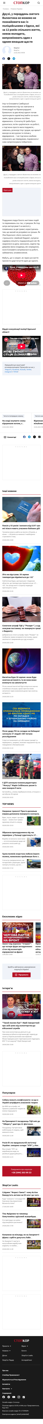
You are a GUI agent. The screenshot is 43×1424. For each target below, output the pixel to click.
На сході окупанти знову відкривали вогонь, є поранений (13, 423)
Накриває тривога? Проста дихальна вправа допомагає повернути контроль (20, 812)
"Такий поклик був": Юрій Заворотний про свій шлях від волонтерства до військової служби (20, 1025)
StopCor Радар (8, 1360)
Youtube (22, 369)
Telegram (8, 369)
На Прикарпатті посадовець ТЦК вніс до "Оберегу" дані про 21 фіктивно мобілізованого (21, 1124)
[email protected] (23, 1414)
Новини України (16, 9)
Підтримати (23, 975)
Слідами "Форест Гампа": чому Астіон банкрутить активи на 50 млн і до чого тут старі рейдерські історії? (20, 1195)
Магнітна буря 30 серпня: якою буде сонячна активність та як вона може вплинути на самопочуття (19, 680)
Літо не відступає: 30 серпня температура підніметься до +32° (18, 576)
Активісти (6, 1384)
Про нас (5, 1370)
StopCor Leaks (10, 1185)
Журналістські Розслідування (14, 1380)
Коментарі (11, 437)
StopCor (17, 48)
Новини (5, 1350)
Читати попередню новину (13, 416)
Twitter (28, 369)
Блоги (24, 1350)
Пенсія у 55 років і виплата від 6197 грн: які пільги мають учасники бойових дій (21, 527)
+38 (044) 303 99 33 (21, 1172)
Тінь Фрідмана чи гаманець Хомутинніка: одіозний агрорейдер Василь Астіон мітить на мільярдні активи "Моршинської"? (19, 1217)
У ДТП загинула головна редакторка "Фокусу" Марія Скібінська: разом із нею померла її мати (19, 785)
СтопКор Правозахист (10, 1375)
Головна (6, 9)
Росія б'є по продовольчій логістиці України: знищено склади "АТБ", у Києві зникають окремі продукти (21, 1145)
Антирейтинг (27, 1360)
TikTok (15, 372)
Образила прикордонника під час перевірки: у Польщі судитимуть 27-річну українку (19, 835)
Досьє (4, 1355)
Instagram (8, 372)
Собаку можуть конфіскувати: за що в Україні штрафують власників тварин (20, 1101)
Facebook (15, 369)
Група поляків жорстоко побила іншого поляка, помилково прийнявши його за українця (21, 856)
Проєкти (5, 1346)
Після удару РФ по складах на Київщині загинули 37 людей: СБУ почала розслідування (21, 734)
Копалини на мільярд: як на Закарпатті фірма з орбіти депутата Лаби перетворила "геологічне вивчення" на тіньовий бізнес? (21, 1238)
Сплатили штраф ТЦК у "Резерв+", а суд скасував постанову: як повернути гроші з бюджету (21, 628)
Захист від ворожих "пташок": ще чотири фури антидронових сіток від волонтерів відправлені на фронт (17, 947)
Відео (24, 1346)
